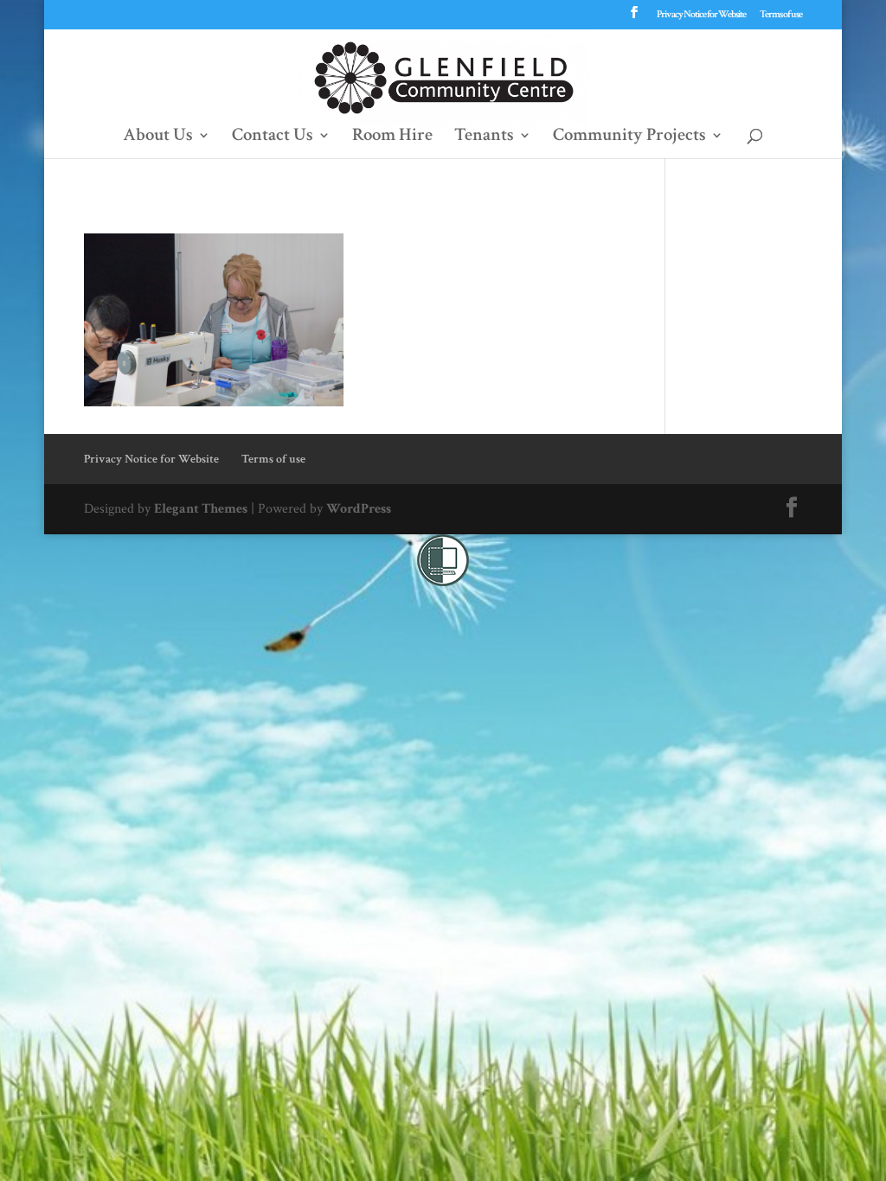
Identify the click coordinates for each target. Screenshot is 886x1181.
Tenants (484, 137)
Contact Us (272, 137)
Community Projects (629, 137)
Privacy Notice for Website (701, 15)
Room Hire (392, 137)
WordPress (358, 509)
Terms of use (781, 15)
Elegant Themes (200, 509)
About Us (158, 137)
